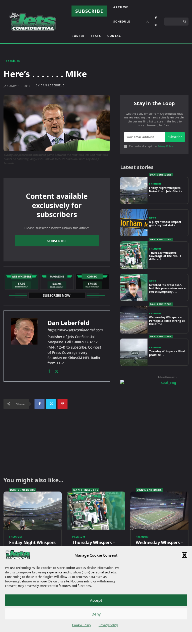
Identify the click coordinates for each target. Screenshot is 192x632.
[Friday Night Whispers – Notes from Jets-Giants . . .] (134, 190)
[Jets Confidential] (33, 21)
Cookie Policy (81, 625)
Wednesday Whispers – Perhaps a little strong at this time (167, 320)
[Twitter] (155, 25)
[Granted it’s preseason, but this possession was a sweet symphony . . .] (134, 287)
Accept (96, 600)
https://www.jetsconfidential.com (75, 330)
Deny (96, 613)
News (152, 218)
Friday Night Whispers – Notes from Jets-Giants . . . (167, 191)
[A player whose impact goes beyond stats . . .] (134, 222)
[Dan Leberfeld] (24, 346)
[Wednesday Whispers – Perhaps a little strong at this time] (134, 320)
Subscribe (56, 240)
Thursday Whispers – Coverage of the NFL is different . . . (165, 256)
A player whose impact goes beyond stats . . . (165, 223)
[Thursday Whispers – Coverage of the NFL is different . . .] (134, 255)
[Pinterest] (63, 404)
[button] (184, 555)
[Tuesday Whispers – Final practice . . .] (134, 352)
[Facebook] (155, 18)
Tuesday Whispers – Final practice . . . (167, 352)
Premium (12, 61)
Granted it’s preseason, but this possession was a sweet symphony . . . (167, 288)
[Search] (184, 22)
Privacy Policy (108, 625)
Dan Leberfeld (52, 85)
